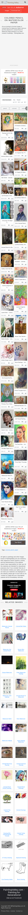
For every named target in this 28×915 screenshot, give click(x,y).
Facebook (18, 898)
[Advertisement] (14, 50)
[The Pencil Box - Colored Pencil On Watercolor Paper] (20, 433)
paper (16, 550)
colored (14, 108)
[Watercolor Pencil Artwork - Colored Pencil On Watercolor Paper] (7, 464)
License (12, 911)
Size (14, 99)
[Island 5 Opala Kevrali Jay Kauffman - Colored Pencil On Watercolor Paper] (20, 272)
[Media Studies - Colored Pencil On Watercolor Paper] (7, 327)
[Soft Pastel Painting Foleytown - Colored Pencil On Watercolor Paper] (20, 414)
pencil (5, 108)
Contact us (19, 911)
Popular (18, 99)
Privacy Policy (5, 911)
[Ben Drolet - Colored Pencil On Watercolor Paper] (7, 169)
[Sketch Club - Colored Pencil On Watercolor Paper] (7, 419)
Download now (15, 10)
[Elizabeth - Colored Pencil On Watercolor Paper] (20, 255)
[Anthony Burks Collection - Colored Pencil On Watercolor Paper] (7, 147)
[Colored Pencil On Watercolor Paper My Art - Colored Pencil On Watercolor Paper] (7, 237)
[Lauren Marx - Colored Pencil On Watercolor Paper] (7, 302)
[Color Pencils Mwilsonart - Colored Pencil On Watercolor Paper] (7, 490)
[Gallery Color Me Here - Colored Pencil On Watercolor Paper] (7, 260)
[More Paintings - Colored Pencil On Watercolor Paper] (20, 351)
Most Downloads (7, 99)
